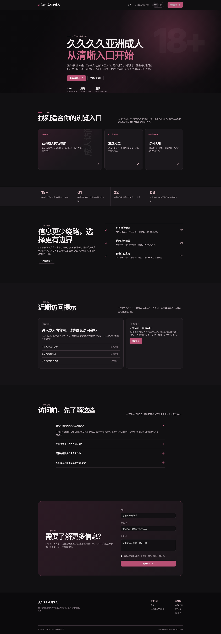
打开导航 (135, 341)
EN (161, 5)
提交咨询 (148, 563)
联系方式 (125, 523)
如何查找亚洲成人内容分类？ (110, 444)
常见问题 (178, 609)
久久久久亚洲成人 (50, 4)
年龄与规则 (179, 605)
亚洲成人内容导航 (142, 5)
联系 (181, 256)
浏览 (181, 230)
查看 (181, 243)
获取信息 (175, 5)
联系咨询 (178, 613)
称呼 (123, 510)
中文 (155, 5)
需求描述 (124, 536)
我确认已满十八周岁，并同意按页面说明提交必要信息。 (145, 556)
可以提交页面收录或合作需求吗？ (110, 463)
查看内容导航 (76, 78)
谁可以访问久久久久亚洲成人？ (110, 426)
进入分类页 (47, 260)
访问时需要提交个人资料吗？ (110, 453)
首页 (129, 5)
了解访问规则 (95, 78)
